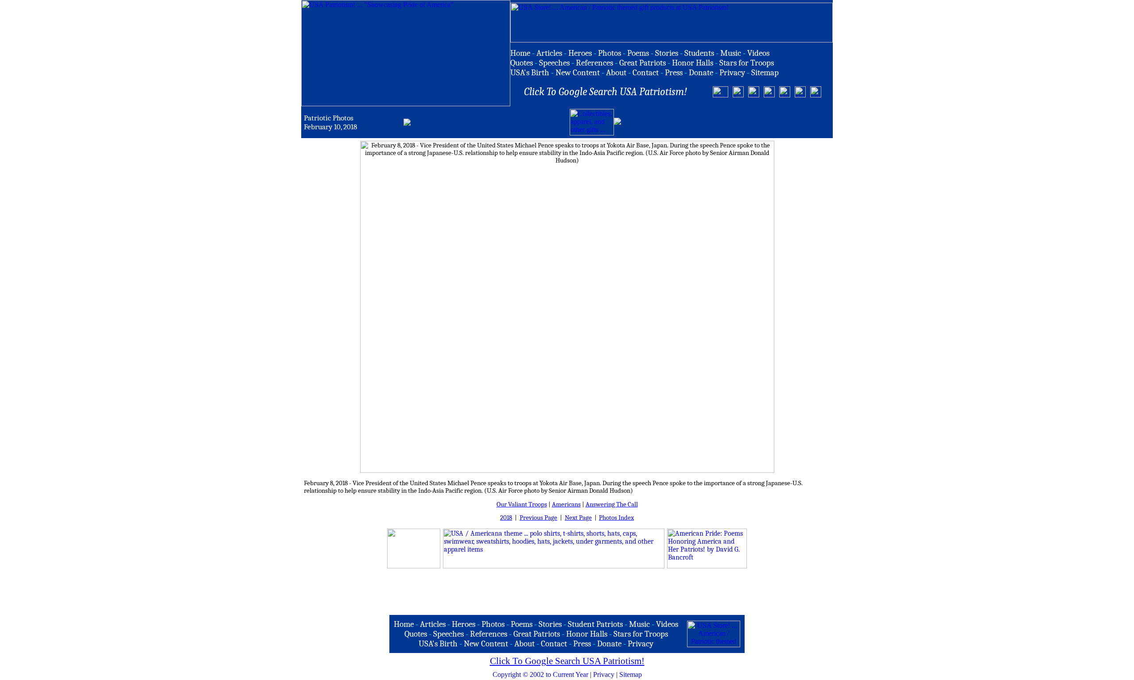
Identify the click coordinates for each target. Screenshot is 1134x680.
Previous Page (538, 518)
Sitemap (630, 674)
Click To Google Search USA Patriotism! (567, 661)
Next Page (578, 518)
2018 (506, 518)
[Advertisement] (726, 122)
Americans (566, 504)
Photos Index (616, 518)
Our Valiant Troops (522, 504)
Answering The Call (612, 504)
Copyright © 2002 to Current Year (540, 674)
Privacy (603, 674)
